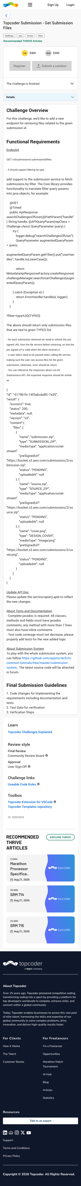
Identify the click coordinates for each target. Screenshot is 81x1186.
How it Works (11, 1046)
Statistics (48, 1098)
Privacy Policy (11, 1156)
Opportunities (51, 1054)
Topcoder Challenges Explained (30, 732)
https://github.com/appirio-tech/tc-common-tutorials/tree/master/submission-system (39, 663)
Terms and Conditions (16, 1148)
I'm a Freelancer (52, 1046)
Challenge (9, 35)
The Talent (9, 1054)
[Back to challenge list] (6, 16)
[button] (30, 5)
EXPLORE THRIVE (60, 837)
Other (40, 35)
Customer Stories (13, 1062)
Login (70, 5)
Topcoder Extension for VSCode (30, 802)
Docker (30, 35)
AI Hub (47, 1074)
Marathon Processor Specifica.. (19, 868)
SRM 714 (17, 894)
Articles (47, 1090)
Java (20, 35)
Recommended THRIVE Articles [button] (22, 41)
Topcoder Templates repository (30, 806)
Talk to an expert (40, 1121)
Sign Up (53, 5)
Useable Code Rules (22, 784)
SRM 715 (17, 925)
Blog (46, 1082)
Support (8, 1140)
